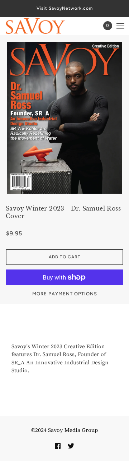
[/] (42, 26)
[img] (57, 445)
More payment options (64, 293)
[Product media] (64, 118)
